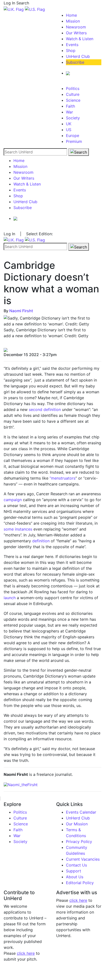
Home (71, 15)
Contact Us (76, 865)
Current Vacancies (83, 859)
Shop (70, 50)
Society (73, 117)
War (69, 112)
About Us (74, 876)
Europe (72, 135)
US (68, 129)
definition (41, 540)
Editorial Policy (80, 882)
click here (26, 953)
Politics (72, 88)
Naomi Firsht (21, 310)
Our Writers (76, 32)
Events (72, 44)
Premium (74, 141)
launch (10, 597)
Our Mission (77, 823)
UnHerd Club (78, 56)
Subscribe (75, 62)
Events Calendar (81, 812)
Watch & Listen (79, 38)
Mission (73, 21)
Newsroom (76, 27)
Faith (70, 106)
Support (73, 870)
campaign (13, 499)
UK (68, 123)
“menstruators (62, 478)
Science (73, 100)
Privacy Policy (79, 841)
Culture (72, 94)
